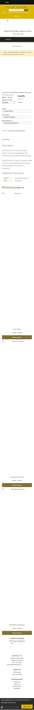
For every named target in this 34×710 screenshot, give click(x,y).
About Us (17, 684)
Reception (11, 130)
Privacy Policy (17, 686)
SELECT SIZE (7, 100)
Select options (17, 337)
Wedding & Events (20, 130)
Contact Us (17, 682)
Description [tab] (5, 139)
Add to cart (27, 706)
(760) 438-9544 (18, 34)
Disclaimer (17, 688)
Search (26, 10)
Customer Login (21, 7)
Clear (20, 102)
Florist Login (11, 7)
